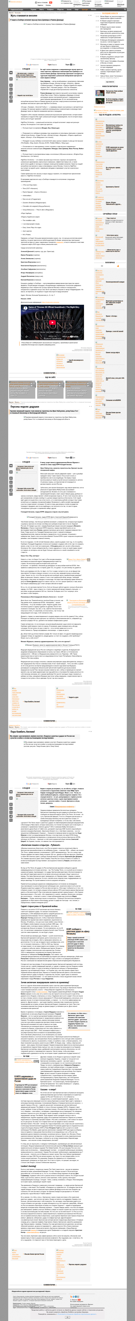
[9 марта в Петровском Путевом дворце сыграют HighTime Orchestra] (100, 203)
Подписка (40, 5)
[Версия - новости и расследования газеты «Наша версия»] (21, 5)
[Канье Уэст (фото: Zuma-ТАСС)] (78, 559)
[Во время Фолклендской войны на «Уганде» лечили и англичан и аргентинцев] (60, 361)
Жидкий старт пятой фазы (25, 95)
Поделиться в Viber (11, 93)
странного (59, 242)
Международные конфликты (64, 806)
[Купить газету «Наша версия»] (36, 3)
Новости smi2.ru (14, 725)
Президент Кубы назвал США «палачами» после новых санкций (26, 489)
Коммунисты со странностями (78, 6)
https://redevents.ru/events (50, 302)
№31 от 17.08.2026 (42, 2)
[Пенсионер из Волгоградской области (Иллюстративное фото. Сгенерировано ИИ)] (78, 602)
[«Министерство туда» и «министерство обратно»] (100, 254)
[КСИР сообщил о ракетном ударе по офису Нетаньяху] (78, 919)
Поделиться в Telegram (11, 97)
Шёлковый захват (120, 5)
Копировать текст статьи (11, 101)
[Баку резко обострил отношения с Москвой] (16, 1254)
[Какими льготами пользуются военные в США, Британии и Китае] (100, 224)
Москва (93, 9)
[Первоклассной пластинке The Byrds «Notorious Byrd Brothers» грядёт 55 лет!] (100, 168)
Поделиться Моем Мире (11, 78)
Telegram (74, 1297)
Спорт (77, 9)
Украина (33, 9)
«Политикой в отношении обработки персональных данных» (76, 1314)
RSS (71, 1297)
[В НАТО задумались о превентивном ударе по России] (26, 1067)
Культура (85, 9)
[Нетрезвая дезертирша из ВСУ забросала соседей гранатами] (100, 302)
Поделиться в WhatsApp (11, 89)
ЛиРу (78, 1297)
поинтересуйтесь (33, 1232)
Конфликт (50, 9)
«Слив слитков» (42, 992)
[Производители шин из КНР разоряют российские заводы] (100, 400)
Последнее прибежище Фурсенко (98, 6)
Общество (60, 9)
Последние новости (110, 13)
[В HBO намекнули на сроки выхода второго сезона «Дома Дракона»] (100, 149)
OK (67, 1317)
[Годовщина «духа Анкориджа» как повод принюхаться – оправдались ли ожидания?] (60, 697)
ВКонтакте (76, 1297)
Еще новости (110, 82)
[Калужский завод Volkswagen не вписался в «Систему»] (100, 240)
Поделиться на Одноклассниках (11, 85)
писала (33, 1230)
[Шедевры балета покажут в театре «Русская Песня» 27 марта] (100, 187)
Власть (42, 9)
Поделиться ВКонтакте (11, 72)
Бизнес (69, 9)
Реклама (48, 5)
